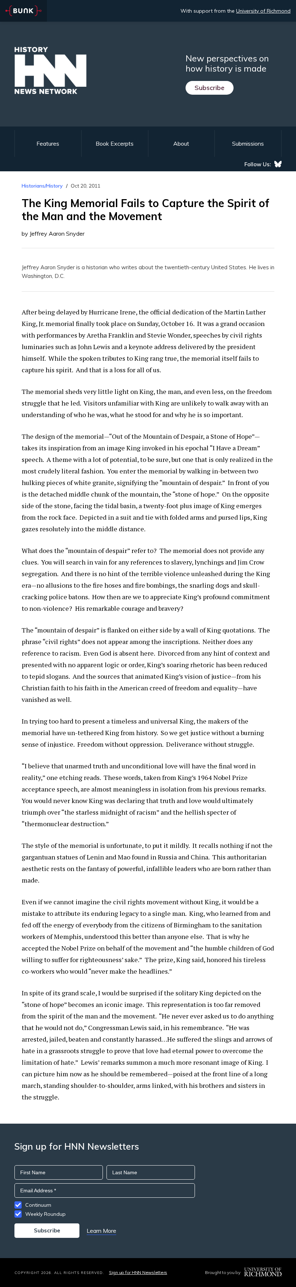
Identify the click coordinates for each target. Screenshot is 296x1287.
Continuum (38, 1205)
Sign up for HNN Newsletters (138, 1272)
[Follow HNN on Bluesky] (278, 164)
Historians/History (42, 186)
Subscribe (210, 87)
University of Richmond (263, 11)
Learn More (101, 1230)
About (181, 143)
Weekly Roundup (45, 1214)
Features (47, 143)
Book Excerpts (115, 143)
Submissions (248, 143)
